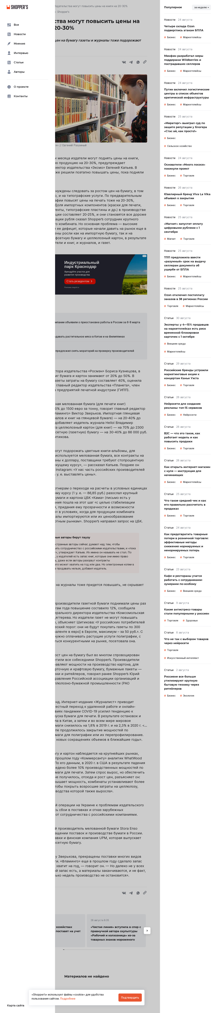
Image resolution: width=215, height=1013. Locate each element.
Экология (188, 695)
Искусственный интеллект (183, 658)
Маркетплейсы (192, 37)
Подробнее (67, 998)
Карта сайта (15, 1005)
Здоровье (192, 620)
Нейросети (190, 414)
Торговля (188, 175)
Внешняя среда (176, 343)
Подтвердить (130, 997)
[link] (187, 28)
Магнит (171, 238)
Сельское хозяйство (179, 146)
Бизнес (171, 37)
